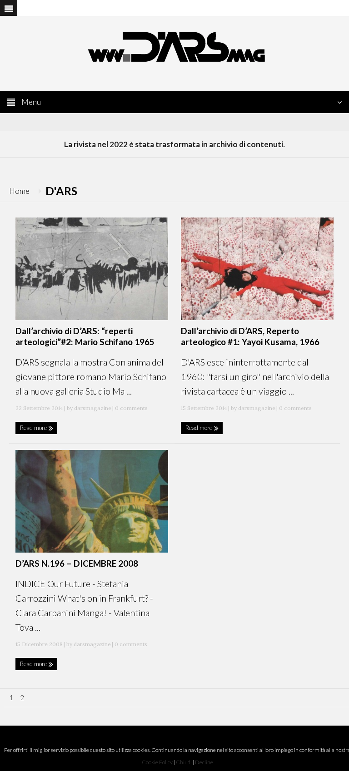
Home (19, 191)
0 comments (131, 408)
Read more (34, 427)
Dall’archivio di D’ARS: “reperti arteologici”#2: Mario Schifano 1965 (85, 336)
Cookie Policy (157, 762)
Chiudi (184, 762)
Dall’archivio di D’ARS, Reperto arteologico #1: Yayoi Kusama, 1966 (250, 336)
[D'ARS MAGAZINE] (174, 46)
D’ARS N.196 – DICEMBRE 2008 (76, 563)
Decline (204, 762)
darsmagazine (92, 408)
